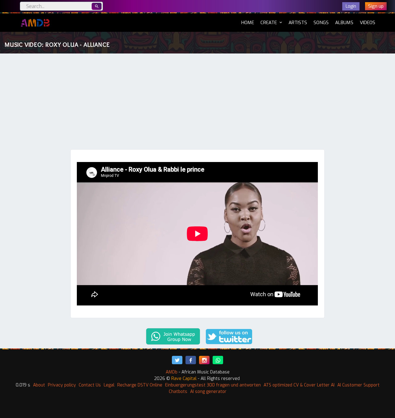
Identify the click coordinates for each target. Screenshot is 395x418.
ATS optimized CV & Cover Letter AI (299, 385)
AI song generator (208, 392)
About (39, 385)
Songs (321, 22)
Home (247, 22)
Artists (298, 22)
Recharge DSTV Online (139, 385)
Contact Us (90, 385)
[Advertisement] (197, 103)
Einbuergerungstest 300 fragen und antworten (213, 385)
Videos (367, 22)
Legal (109, 385)
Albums (344, 22)
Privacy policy (62, 385)
